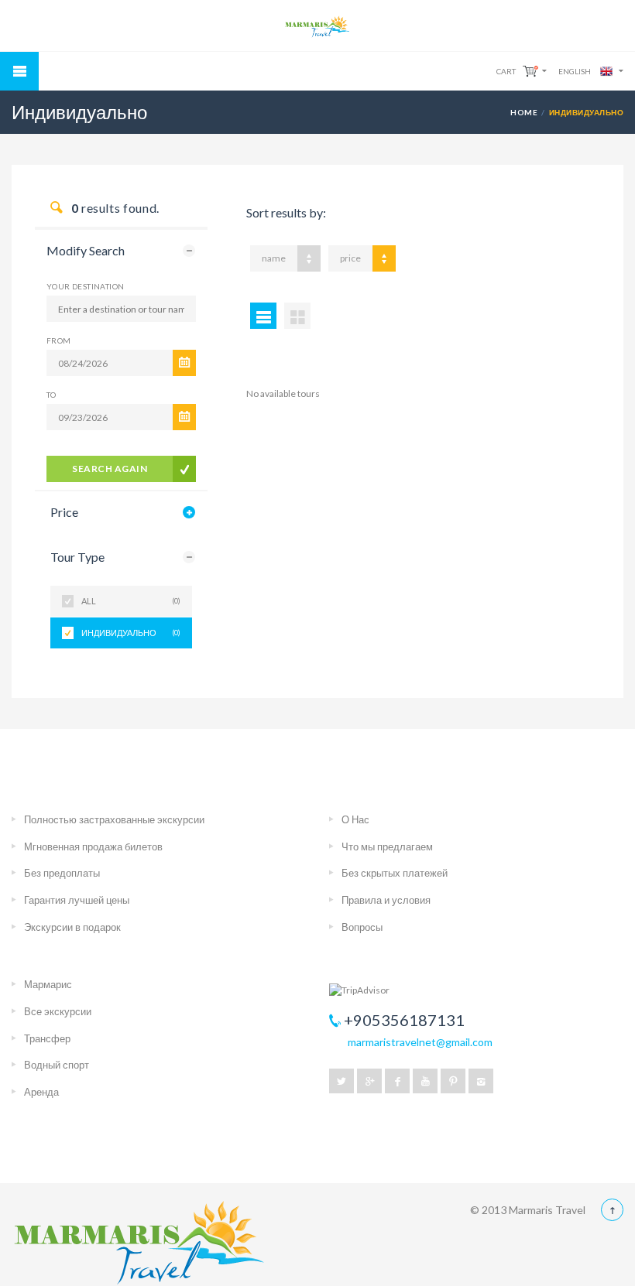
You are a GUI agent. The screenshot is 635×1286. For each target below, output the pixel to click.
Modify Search (85, 250)
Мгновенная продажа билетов (93, 846)
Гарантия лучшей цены (76, 900)
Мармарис (48, 984)
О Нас (355, 819)
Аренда (41, 1092)
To (51, 394)
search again (109, 468)
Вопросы (362, 927)
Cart (506, 71)
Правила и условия (386, 900)
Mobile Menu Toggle (19, 71)
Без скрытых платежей (395, 873)
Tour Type (77, 556)
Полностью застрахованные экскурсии (114, 819)
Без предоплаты (62, 873)
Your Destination (85, 286)
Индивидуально (130, 633)
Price (64, 511)
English (574, 71)
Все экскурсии (57, 1011)
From (58, 340)
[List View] (263, 316)
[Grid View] (297, 316)
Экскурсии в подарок (72, 927)
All (130, 601)
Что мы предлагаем (387, 846)
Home (523, 112)
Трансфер (47, 1038)
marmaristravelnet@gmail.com (420, 1041)
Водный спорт (56, 1065)
